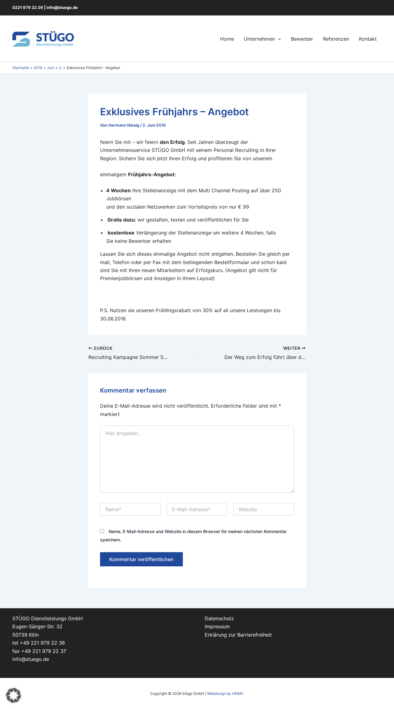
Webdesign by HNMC (225, 693)
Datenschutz (219, 618)
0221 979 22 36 (27, 7)
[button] (278, 39)
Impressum (217, 626)
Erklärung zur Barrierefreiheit (238, 635)
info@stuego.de (62, 7)
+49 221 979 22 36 (42, 643)
